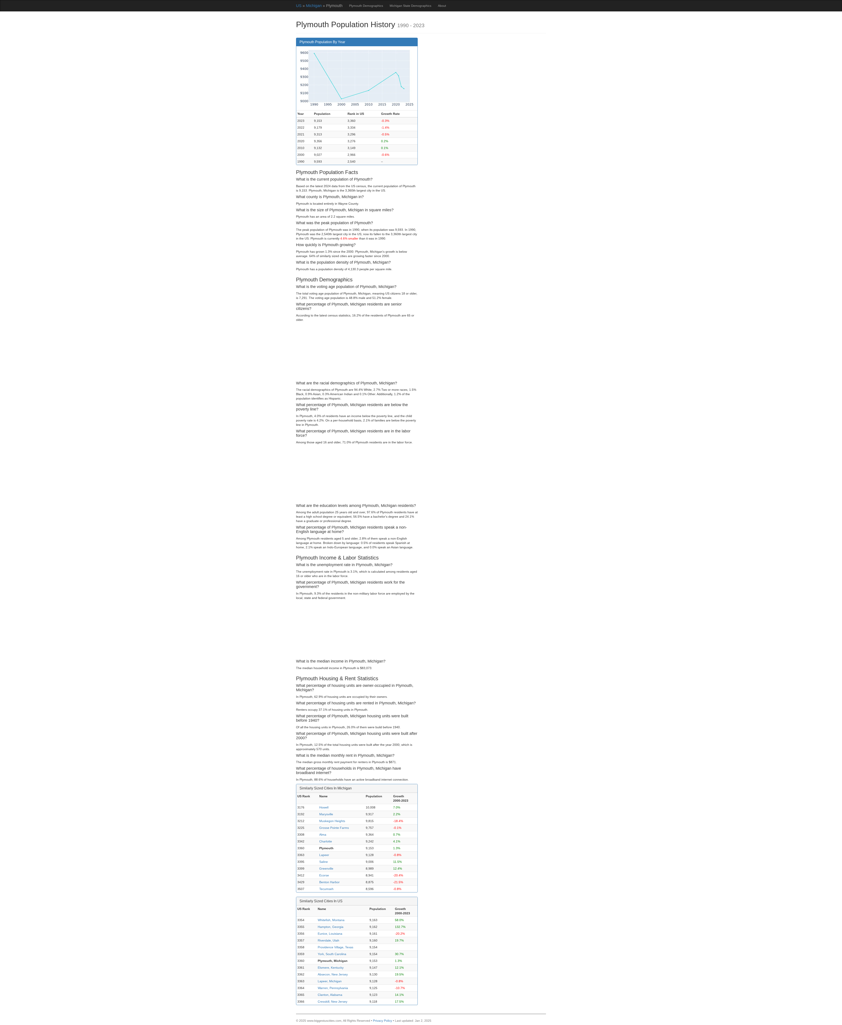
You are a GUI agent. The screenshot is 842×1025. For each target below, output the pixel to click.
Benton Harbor (329, 882)
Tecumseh (326, 889)
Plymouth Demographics (366, 5)
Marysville (326, 814)
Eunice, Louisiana (330, 933)
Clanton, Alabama (330, 995)
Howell (323, 807)
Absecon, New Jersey (333, 974)
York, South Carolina (332, 954)
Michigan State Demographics (410, 5)
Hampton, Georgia (330, 927)
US (298, 6)
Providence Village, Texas (335, 947)
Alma (322, 834)
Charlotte (325, 841)
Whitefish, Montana (331, 920)
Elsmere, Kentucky (331, 967)
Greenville (326, 868)
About (442, 5)
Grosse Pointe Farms (334, 828)
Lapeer (324, 855)
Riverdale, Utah (328, 940)
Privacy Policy (382, 1020)
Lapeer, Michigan (330, 981)
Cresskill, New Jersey (332, 1001)
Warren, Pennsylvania (333, 988)
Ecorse (324, 875)
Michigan (314, 6)
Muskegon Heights (332, 821)
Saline (323, 861)
